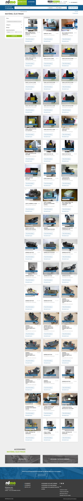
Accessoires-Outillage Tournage (49, 483)
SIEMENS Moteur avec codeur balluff (67, 228)
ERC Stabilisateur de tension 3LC (67, 33)
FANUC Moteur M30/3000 (65, 129)
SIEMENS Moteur (29, 252)
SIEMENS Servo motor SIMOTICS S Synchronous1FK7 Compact (48, 327)
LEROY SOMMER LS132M (31, 203)
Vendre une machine (53, 3)
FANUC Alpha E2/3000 (30, 82)
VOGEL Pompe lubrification (47, 433)
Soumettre (14, 35)
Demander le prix (28, 41)
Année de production (10, 30)
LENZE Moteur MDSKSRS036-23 (66, 178)
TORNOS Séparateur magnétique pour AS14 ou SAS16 (49, 408)
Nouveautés (22, 459)
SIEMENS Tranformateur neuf (49, 228)
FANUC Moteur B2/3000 (49, 82)
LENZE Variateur (48, 178)
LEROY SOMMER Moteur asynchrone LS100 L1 (49, 203)
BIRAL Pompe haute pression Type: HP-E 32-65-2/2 (30, 33)
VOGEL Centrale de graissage (30, 433)
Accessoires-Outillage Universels (32, 27)
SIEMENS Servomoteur (47, 381)
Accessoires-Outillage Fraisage (49, 485)
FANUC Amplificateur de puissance (30, 129)
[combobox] (52, 7)
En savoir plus (75, 13)
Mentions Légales (64, 493)
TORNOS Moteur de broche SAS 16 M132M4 (67, 408)
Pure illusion (74, 498)
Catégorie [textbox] (8, 24)
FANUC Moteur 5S (66, 154)
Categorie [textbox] (50, 7)
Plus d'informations (30, 39)
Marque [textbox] (60, 7)
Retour (76, 11)
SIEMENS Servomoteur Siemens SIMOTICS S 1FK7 (67, 300)
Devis (50, 1)
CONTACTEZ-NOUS (42, 475)
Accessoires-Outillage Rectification (50, 487)
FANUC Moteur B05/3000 (29, 178)
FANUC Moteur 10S (48, 154)
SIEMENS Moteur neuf (49, 252)
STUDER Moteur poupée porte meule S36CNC (30, 408)
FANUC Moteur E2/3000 (67, 58)
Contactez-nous (62, 3)
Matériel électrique (29, 29)
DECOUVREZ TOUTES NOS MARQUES (60, 459)
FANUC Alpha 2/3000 (49, 58)
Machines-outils (22, 1)
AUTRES (43, 489)
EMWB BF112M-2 (47, 33)
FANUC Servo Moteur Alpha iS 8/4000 (30, 58)
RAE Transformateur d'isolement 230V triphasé (67, 203)
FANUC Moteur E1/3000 (31, 105)
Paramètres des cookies (65, 495)
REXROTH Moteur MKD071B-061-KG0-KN (30, 228)
